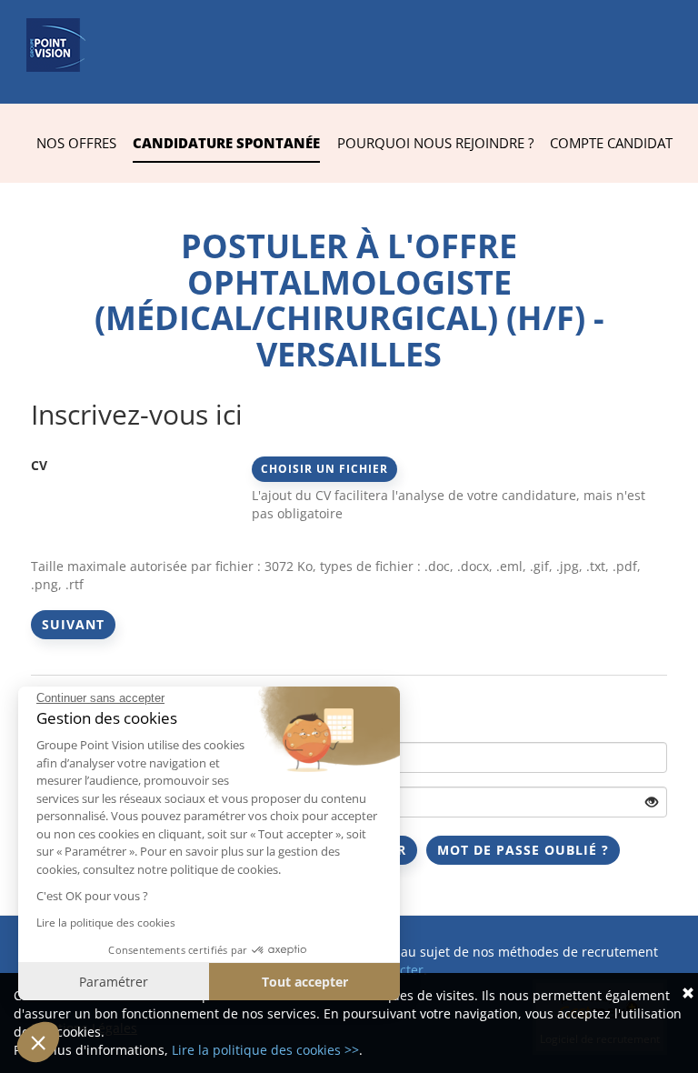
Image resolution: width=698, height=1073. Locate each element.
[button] (38, 1042)
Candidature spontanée (226, 143)
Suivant (73, 624)
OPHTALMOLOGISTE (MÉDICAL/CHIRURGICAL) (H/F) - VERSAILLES (349, 318)
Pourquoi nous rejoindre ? (435, 143)
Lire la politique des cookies (105, 922)
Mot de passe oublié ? (523, 849)
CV (39, 465)
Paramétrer (113, 981)
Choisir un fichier (324, 468)
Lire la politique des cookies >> (265, 1049)
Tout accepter (305, 981)
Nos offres (76, 143)
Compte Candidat (611, 143)
